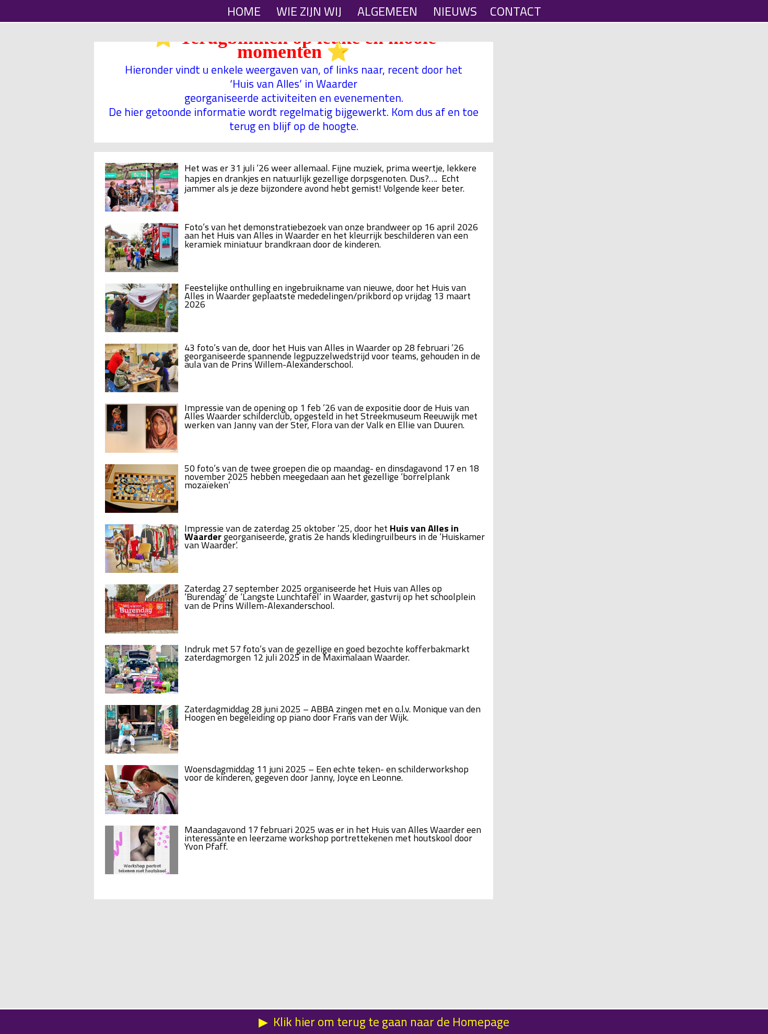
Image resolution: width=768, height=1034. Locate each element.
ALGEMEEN (387, 11)
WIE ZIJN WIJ (309, 11)
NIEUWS (455, 11)
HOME (244, 11)
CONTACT (515, 11)
